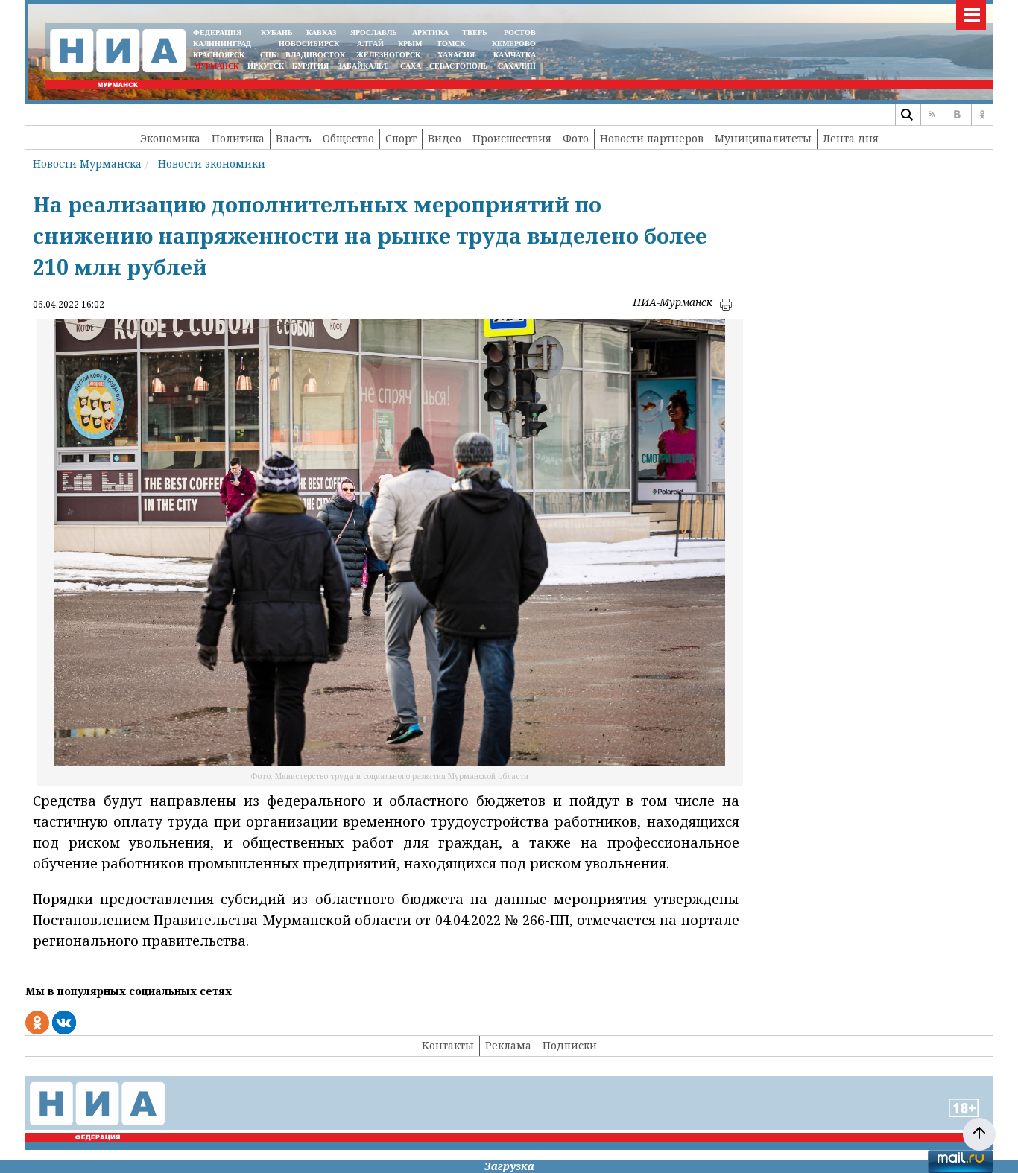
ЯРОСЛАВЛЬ (373, 32)
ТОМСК (453, 43)
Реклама (508, 1045)
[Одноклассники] (982, 115)
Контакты (448, 1045)
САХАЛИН (517, 66)
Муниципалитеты (763, 138)
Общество (348, 138)
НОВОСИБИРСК (309, 43)
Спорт (401, 138)
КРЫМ (410, 43)
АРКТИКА (430, 32)
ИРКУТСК (265, 66)
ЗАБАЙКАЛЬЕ (364, 66)
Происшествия (511, 138)
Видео (444, 138)
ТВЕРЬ (474, 32)
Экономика (170, 138)
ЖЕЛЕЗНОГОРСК (388, 55)
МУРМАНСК (216, 66)
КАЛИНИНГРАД (222, 43)
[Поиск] (906, 115)
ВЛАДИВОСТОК (315, 55)
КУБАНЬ (277, 32)
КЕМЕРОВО (514, 43)
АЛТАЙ (370, 43)
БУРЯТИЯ (310, 66)
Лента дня (851, 138)
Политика (238, 138)
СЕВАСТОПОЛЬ (458, 66)
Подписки (570, 1045)
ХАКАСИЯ (455, 55)
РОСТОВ (520, 32)
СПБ (268, 55)
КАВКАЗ (321, 32)
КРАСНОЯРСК (218, 55)
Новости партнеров (652, 138)
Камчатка (513, 55)
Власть (294, 138)
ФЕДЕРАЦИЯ (217, 32)
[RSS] (931, 115)
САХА (410, 66)
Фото (576, 138)
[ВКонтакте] (957, 115)
